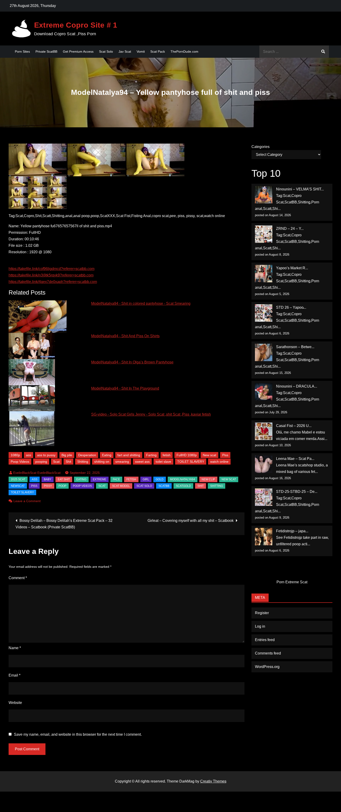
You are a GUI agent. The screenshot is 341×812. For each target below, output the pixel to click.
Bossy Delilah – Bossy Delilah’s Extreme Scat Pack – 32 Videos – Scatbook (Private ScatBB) (64, 524)
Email (14, 675)
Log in (260, 626)
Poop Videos (20, 461)
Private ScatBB (46, 51)
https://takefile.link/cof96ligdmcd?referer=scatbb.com (51, 269)
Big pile (66, 455)
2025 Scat (18, 479)
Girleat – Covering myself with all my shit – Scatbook (191, 521)
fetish (166, 455)
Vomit (141, 51)
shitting (216, 486)
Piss (225, 455)
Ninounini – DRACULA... (296, 386)
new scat (229, 479)
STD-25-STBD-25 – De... (296, 492)
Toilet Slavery (22, 492)
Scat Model (121, 486)
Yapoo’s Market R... (292, 268)
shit (200, 486)
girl (146, 479)
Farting (151, 455)
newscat (18, 486)
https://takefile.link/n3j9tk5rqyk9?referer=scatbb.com (51, 275)
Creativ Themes (213, 781)
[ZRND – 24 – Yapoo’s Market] (263, 234)
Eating (106, 455)
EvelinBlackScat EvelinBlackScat (37, 473)
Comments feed (268, 653)
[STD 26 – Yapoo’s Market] (263, 313)
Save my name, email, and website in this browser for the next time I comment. (78, 734)
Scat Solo (106, 51)
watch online (219, 461)
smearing (122, 461)
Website (15, 703)
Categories (260, 147)
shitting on (101, 461)
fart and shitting (128, 455)
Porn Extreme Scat (292, 582)
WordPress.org (267, 667)
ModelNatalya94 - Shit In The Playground (125, 388)
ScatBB (163, 486)
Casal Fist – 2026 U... (294, 426)
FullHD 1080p (187, 455)
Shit (68, 461)
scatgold (183, 486)
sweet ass (142, 461)
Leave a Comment (27, 501)
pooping (41, 461)
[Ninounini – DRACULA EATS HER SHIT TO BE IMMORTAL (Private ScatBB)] (263, 392)
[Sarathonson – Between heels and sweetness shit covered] (263, 352)
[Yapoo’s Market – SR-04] (263, 273)
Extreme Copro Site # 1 (75, 25)
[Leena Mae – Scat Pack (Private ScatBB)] (263, 464)
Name (15, 648)
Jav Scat (125, 51)
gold (160, 479)
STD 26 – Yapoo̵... (291, 307)
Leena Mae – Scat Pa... (295, 459)
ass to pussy (46, 455)
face (116, 479)
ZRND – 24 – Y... (290, 229)
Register (262, 613)
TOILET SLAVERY (190, 461)
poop (62, 486)
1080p (15, 455)
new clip (208, 479)
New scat (209, 455)
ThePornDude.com (184, 51)
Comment (18, 578)
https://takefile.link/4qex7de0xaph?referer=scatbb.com (53, 282)
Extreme (99, 479)
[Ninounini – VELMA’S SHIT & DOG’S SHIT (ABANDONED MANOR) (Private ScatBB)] (263, 194)
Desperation (87, 455)
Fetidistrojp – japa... (292, 531)
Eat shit (64, 479)
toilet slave (163, 461)
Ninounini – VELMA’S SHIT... (300, 189)
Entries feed (265, 640)
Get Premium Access (78, 51)
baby (47, 479)
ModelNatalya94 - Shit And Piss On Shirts (125, 336)
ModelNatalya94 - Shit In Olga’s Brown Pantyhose (132, 362)
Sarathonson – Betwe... (295, 347)
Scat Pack (157, 51)
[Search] (323, 51)
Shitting (82, 461)
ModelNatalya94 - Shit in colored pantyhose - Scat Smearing (140, 303)
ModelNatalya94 (182, 479)
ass (28, 455)
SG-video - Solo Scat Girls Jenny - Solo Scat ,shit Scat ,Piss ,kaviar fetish (151, 414)
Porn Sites (22, 51)
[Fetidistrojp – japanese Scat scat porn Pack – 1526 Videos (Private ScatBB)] (263, 536)
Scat (56, 461)
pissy (48, 486)
